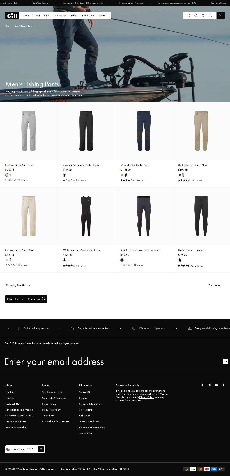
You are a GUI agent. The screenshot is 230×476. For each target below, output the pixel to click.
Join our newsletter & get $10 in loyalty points (83, 3)
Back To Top (214, 285)
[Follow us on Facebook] (202, 385)
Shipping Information (90, 404)
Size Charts (48, 415)
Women (36, 15)
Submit (227, 361)
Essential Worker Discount (131, 3)
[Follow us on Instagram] (209, 385)
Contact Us (85, 392)
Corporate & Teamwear (54, 398)
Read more (77, 95)
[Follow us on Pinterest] (216, 385)
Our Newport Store (52, 392)
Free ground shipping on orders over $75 (177, 3)
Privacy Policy (146, 397)
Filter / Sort (13, 299)
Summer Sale (87, 15)
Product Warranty (51, 409)
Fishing (73, 15)
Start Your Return (40, 3)
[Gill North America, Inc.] (12, 15)
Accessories (60, 15)
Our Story (10, 392)
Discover (101, 15)
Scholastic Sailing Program (19, 409)
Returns (83, 398)
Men (26, 15)
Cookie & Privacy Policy (92, 427)
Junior (47, 15)
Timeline (9, 398)
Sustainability (12, 404)
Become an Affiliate (15, 421)
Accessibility (85, 433)
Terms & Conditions (89, 421)
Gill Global (85, 415)
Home (8, 26)
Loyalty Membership (15, 427)
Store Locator (86, 409)
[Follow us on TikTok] (223, 385)
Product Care (49, 404)
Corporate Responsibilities (18, 415)
